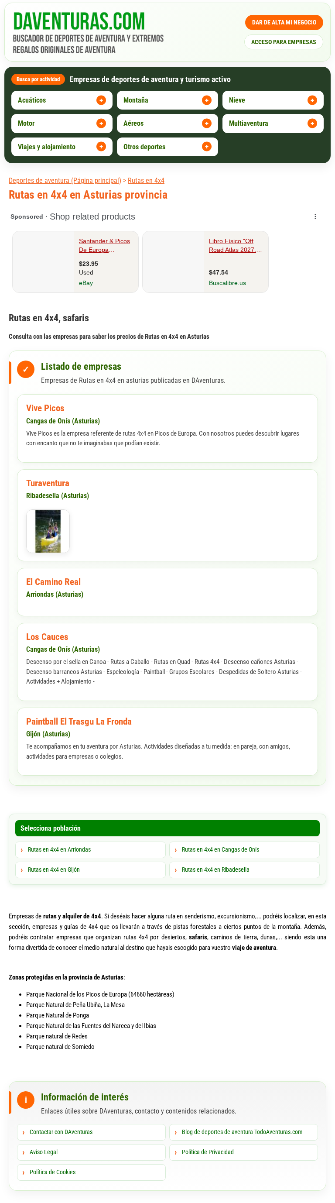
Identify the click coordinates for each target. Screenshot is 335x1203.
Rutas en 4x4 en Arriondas (59, 849)
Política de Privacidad (208, 1151)
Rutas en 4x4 (146, 180)
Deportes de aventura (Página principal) (65, 180)
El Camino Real (53, 582)
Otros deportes (144, 147)
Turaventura (47, 483)
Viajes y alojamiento (46, 147)
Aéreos (133, 123)
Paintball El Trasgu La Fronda (79, 721)
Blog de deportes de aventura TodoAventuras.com (242, 1131)
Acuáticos (32, 100)
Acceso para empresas (283, 41)
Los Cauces (47, 637)
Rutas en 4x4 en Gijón (54, 869)
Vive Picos (45, 408)
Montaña (135, 100)
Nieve (237, 100)
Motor (26, 123)
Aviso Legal (44, 1151)
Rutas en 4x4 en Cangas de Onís (220, 849)
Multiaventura (248, 123)
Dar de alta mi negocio (284, 22)
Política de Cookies (52, 1172)
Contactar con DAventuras (61, 1131)
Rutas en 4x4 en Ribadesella (216, 869)
